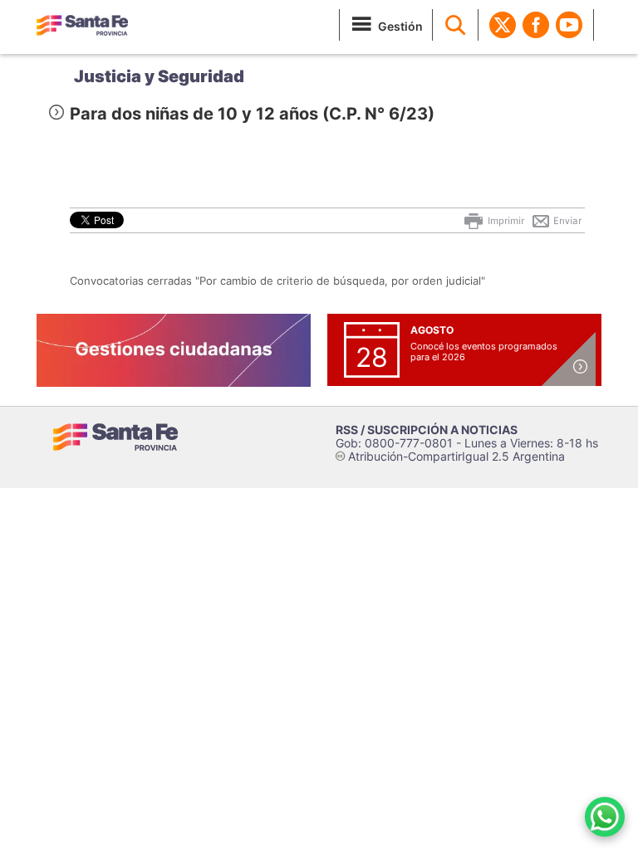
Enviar (566, 221)
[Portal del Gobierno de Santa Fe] (82, 25)
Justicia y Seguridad (159, 76)
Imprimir (504, 221)
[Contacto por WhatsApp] (605, 817)
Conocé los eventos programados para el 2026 (483, 351)
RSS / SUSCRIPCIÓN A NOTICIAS (427, 430)
